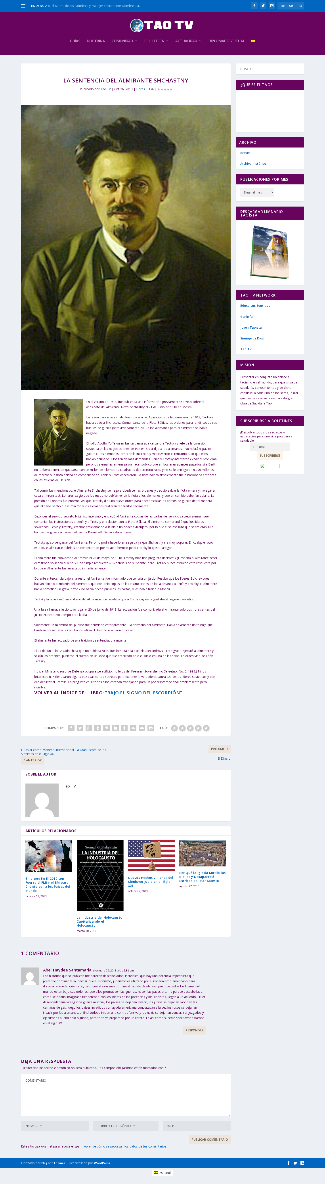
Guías (75, 41)
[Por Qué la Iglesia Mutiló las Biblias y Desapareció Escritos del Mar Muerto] (202, 853)
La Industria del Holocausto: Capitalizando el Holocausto (100, 921)
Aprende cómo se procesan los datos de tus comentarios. (125, 1146)
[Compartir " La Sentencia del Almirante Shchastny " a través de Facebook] (71, 728)
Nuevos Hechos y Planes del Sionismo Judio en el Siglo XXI (150, 882)
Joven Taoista (251, 327)
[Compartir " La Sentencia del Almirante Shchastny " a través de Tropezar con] (133, 728)
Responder (194, 1030)
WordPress (102, 1163)
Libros (140, 89)
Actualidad (186, 41)
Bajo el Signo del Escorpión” (144, 693)
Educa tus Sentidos (255, 305)
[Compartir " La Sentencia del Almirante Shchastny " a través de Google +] (88, 728)
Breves (245, 153)
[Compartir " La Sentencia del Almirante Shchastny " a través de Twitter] (80, 728)
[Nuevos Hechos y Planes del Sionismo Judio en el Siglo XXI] (151, 855)
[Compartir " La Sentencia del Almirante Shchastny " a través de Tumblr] (97, 728)
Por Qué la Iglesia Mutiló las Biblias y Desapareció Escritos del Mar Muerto (202, 877)
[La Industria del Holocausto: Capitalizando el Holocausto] (100, 875)
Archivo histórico (253, 163)
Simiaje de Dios (252, 338)
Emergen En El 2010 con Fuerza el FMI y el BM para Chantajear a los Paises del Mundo (47, 884)
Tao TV (105, 89)
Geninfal (247, 316)
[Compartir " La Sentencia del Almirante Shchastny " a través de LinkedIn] (115, 728)
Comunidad (122, 41)
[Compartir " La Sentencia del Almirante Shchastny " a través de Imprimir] (150, 728)
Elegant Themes (53, 1163)
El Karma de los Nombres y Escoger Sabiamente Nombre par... (96, 6)
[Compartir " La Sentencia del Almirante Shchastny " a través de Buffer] (124, 728)
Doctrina (96, 41)
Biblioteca (154, 41)
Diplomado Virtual (226, 41)
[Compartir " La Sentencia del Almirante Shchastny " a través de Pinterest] (106, 728)
